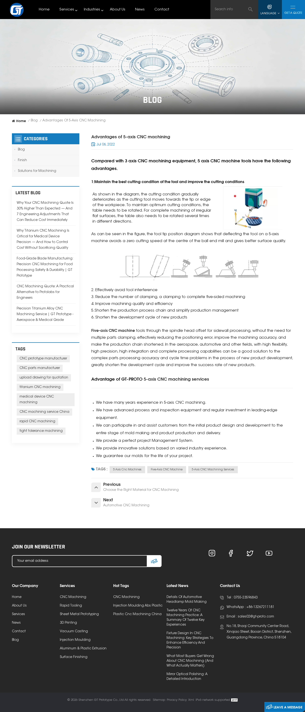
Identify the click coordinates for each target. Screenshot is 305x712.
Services (66, 9)
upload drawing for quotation (44, 377)
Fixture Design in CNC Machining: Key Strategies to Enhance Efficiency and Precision (190, 640)
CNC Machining (73, 597)
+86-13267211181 (260, 607)
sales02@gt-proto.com (256, 616)
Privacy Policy (177, 700)
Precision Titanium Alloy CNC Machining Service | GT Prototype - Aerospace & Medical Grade (45, 314)
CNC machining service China (44, 412)
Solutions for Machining (37, 171)
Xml (191, 700)
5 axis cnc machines (127, 469)
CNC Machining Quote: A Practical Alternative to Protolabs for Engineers (45, 292)
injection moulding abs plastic (138, 605)
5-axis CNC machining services (213, 469)
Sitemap (159, 700)
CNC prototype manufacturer (43, 358)
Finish (22, 160)
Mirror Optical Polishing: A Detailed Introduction (187, 677)
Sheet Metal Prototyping (79, 614)
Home (44, 9)
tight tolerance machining (41, 431)
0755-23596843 (246, 597)
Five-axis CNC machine (167, 469)
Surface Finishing (73, 657)
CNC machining (126, 597)
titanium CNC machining (40, 387)
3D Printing (68, 623)
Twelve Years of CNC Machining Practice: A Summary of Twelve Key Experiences (185, 618)
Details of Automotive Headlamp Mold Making (187, 600)
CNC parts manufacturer (40, 368)
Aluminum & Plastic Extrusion (83, 648)
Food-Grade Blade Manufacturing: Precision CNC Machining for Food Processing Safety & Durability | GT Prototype (45, 267)
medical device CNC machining (37, 399)
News (140, 9)
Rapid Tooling (71, 605)
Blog (34, 120)
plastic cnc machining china (137, 614)
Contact (161, 9)
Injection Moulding (75, 640)
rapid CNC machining (37, 421)
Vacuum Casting (74, 631)
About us (117, 9)
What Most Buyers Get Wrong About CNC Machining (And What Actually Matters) (190, 661)
